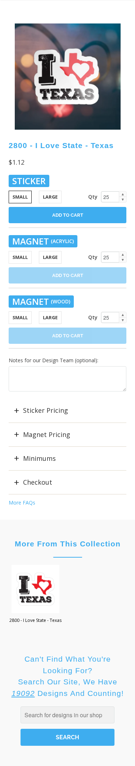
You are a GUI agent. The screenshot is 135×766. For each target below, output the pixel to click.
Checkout (37, 482)
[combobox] (67, 714)
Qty (93, 196)
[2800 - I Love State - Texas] (67, 76)
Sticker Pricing (45, 410)
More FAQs (22, 502)
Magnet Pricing (46, 434)
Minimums (39, 458)
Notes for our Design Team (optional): (53, 360)
